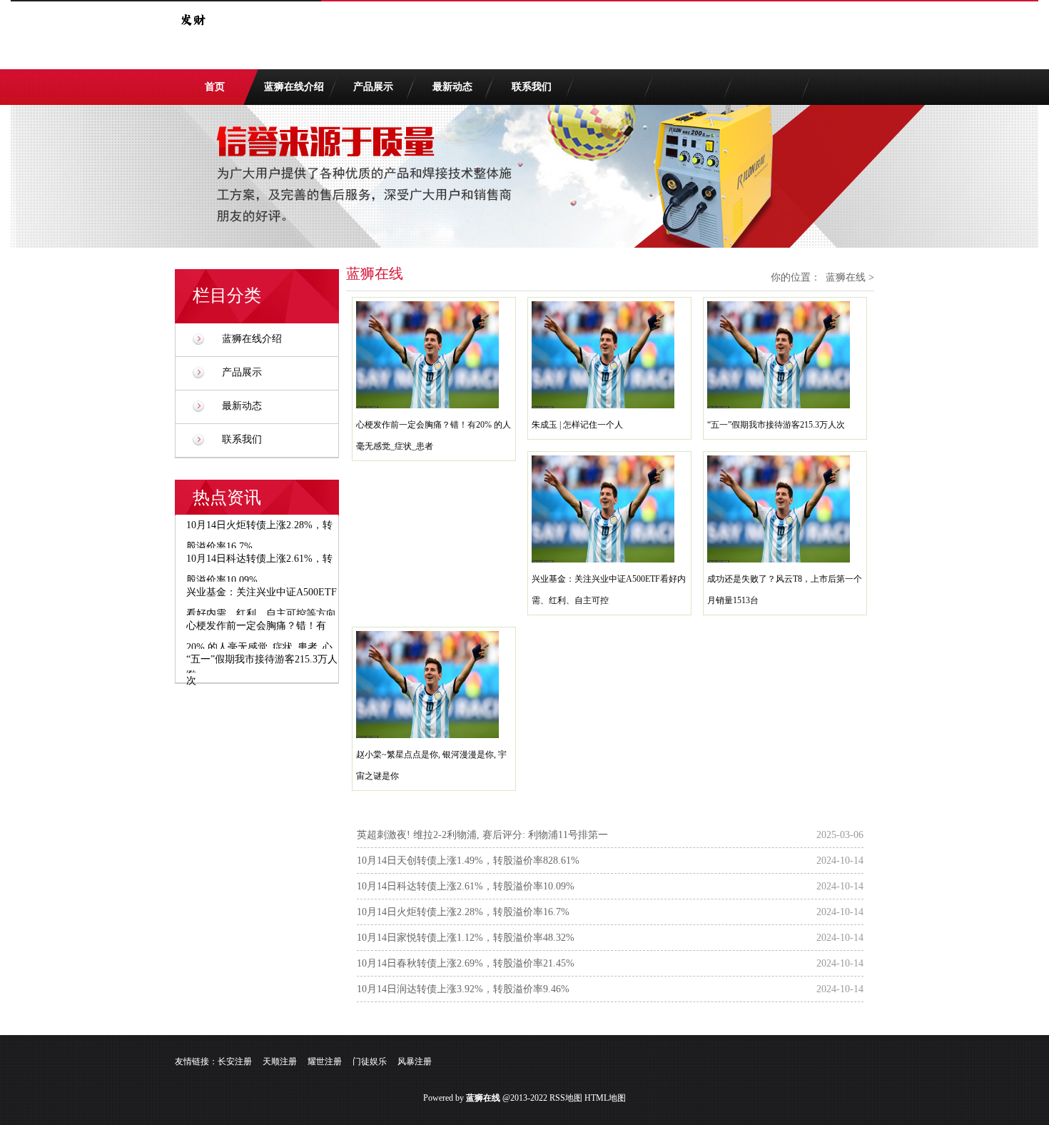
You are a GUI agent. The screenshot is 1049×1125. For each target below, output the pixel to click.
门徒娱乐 (370, 1061)
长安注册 (235, 1061)
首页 (215, 86)
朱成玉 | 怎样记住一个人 (577, 425)
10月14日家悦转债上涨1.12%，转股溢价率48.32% (465, 937)
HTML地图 (605, 1098)
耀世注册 (325, 1061)
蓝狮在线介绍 (294, 86)
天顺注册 (280, 1061)
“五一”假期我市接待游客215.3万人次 (776, 425)
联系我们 (532, 86)
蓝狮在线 (846, 277)
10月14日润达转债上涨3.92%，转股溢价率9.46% (463, 989)
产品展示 (373, 86)
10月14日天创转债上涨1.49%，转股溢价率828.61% (468, 860)
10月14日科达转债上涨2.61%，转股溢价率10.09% (465, 886)
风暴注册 (414, 1061)
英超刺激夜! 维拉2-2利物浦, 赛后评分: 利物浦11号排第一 (482, 834)
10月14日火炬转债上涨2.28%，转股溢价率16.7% (463, 912)
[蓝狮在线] (193, 34)
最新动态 (452, 86)
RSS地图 (565, 1098)
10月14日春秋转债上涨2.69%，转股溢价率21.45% (465, 963)
